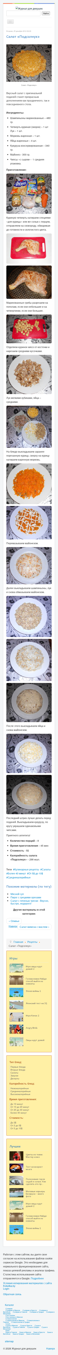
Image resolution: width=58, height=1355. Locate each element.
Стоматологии (11, 1318)
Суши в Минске (12, 1325)
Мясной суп (17, 894)
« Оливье (14, 921)
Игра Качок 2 (32, 1015)
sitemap (9, 1341)
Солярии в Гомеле (20, 1312)
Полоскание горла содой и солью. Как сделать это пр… (36, 1181)
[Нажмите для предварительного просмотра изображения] (29, 62)
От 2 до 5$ (16, 1125)
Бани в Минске (25, 1332)
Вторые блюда (18, 1069)
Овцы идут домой (35, 1040)
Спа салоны (10, 1315)
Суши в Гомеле (19, 1327)
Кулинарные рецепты (26, 869)
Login (6, 1288)
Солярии (9, 1308)
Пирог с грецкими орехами (26, 897)
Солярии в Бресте (30, 1310)
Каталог (9, 1305)
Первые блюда (18, 1066)
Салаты (46, 869)
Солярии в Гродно (37, 1312)
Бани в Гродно (18, 1334)
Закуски (14, 1075)
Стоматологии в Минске (15, 1320)
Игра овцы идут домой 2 (34, 967)
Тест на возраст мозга (34, 1168)
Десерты (15, 1078)
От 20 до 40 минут (20, 1109)
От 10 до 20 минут (20, 1106)
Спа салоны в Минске (14, 1317)
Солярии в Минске (13, 1310)
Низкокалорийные (20, 1088)
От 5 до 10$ (16, 1128)
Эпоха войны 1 (33, 991)
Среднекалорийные (19, 877)
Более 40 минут (17, 873)
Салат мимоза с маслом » (34, 927)
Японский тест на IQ (36, 1003)
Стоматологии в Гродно (20, 1322)
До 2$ (13, 1122)
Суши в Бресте (26, 1325)
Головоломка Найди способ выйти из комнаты (36, 981)
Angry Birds (31, 1027)
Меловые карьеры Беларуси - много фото (35, 1194)
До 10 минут (17, 1103)
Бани (7, 1330)
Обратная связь (12, 1294)
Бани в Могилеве (33, 1334)
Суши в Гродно (33, 1327)
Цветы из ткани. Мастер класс (34, 1156)
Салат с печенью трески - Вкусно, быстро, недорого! (30, 902)
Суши (8, 1323)
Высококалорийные (20, 1094)
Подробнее (37, 1278)
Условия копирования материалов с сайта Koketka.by (27, 1284)
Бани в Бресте (39, 1332)
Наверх (13, 926)
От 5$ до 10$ (35, 873)
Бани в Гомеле (11, 1332)
